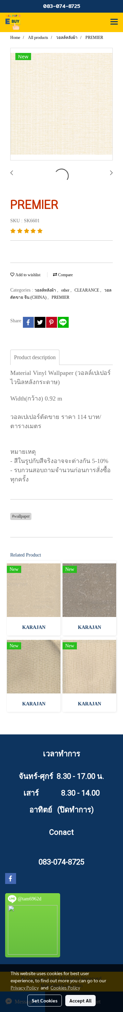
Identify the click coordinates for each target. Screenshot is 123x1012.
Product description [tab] (35, 357)
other (65, 290)
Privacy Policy (25, 987)
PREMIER (60, 297)
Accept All (80, 1000)
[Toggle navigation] (114, 22)
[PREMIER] (61, 104)
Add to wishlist (27, 274)
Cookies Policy (65, 987)
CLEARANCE (87, 290)
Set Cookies (44, 1000)
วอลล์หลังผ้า (46, 290)
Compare (65, 274)
